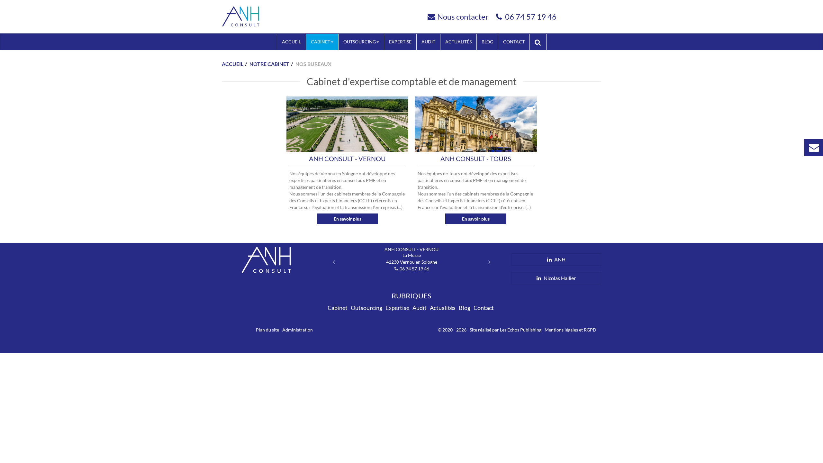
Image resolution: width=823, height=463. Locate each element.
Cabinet (320, 41)
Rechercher (540, 42)
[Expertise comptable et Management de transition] (241, 16)
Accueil (291, 41)
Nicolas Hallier (559, 278)
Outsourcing (359, 41)
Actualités (458, 41)
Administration (297, 329)
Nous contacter (463, 16)
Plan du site (267, 329)
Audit (428, 41)
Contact (514, 41)
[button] (332, 259)
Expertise (400, 41)
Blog (487, 41)
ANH (559, 259)
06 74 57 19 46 (530, 16)
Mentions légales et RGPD (570, 329)
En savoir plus (347, 219)
